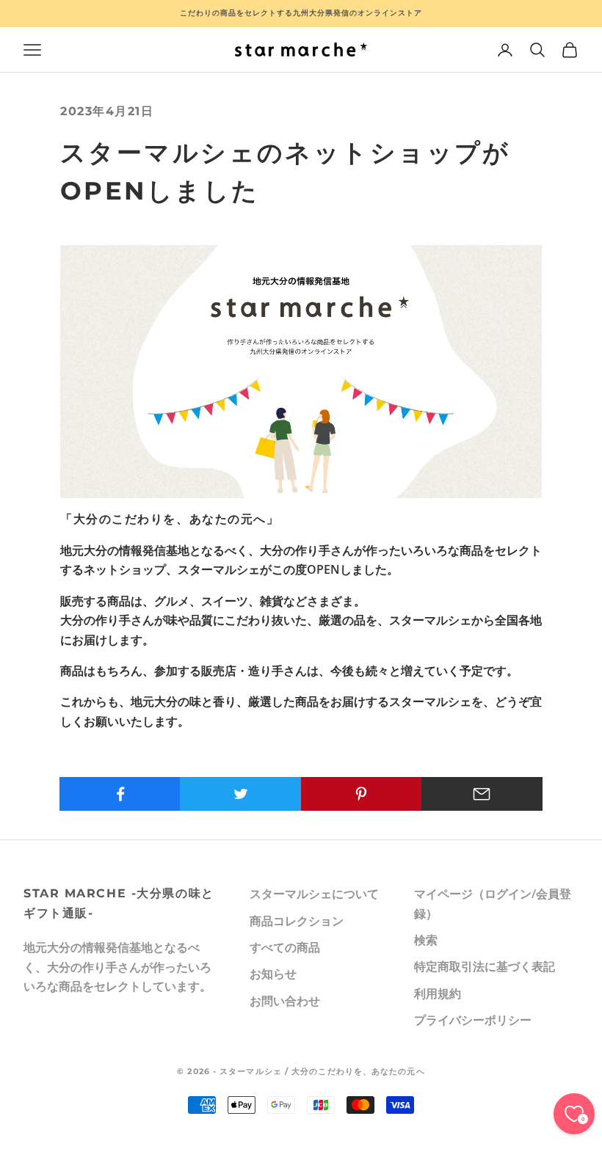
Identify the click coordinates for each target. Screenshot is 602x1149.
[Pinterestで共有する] (361, 794)
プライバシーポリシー (473, 1020)
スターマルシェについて (314, 894)
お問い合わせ (285, 1001)
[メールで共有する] (482, 794)
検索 (426, 940)
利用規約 (437, 993)
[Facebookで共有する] (120, 794)
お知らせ (273, 974)
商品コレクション (297, 921)
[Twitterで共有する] (240, 794)
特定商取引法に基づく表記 (484, 966)
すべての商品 (285, 947)
